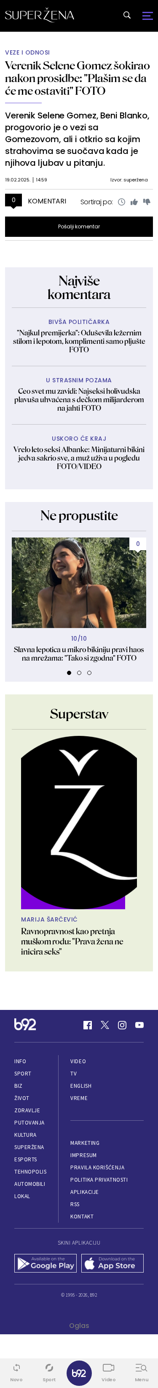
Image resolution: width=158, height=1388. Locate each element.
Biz (18, 1085)
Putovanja (29, 1122)
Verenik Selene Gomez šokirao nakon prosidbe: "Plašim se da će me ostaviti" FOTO (77, 78)
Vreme (79, 1098)
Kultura (25, 1134)
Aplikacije (84, 1192)
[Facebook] (87, 1025)
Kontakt (82, 1216)
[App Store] (112, 1264)
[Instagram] (122, 1025)
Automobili (29, 1184)
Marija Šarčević (49, 920)
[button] (69, 673)
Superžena (29, 1147)
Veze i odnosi (27, 53)
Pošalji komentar (79, 226)
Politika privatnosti (99, 1179)
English (80, 1085)
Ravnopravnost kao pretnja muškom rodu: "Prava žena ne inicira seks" (72, 941)
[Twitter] (105, 1025)
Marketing (84, 1143)
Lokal (22, 1196)
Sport (23, 1073)
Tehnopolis (30, 1171)
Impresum (83, 1155)
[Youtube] (139, 1025)
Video (78, 1061)
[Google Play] (45, 1264)
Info (20, 1061)
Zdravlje (27, 1110)
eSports (25, 1159)
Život (21, 1098)
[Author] (79, 822)
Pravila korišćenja (97, 1167)
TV (73, 1073)
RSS (75, 1204)
